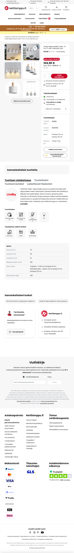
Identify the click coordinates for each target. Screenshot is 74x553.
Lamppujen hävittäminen (45, 539)
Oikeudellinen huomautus (58, 429)
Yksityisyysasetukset (13, 536)
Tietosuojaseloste (55, 423)
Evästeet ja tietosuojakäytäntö (58, 536)
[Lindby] (11, 195)
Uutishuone (30, 443)
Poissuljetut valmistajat (47, 403)
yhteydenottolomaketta (24, 401)
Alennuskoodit (31, 427)
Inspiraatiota (31, 446)
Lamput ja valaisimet (11, 37)
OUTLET (33, 23)
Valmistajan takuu (11, 457)
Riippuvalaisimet (33, 37)
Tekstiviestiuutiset (33, 433)
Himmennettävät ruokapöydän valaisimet (20, 301)
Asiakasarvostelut (33, 437)
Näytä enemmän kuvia (22, 101)
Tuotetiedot (41, 180)
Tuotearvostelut (14, 184)
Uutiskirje (29, 430)
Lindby (54, 121)
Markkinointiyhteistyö (34, 423)
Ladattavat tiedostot (39, 184)
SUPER (58, 29)
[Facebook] (31, 532)
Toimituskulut (10, 441)
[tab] (18, 180)
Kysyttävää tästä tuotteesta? (56, 155)
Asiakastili (8, 453)
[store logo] (15, 8)
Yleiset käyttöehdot (56, 426)
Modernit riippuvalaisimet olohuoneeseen (53, 301)
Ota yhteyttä (10, 437)
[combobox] (34, 8)
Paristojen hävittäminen (29, 539)
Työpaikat (30, 440)
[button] (13, 70)
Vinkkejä (29, 448)
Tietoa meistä (31, 420)
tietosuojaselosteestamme (49, 401)
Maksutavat (9, 450)
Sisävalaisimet (22, 37)
